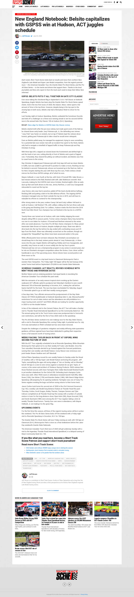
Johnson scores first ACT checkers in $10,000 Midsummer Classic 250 (79, 520)
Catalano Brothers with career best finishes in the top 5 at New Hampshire (108, 77)
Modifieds (69, 6)
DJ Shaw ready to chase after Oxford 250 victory (107, 50)
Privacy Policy (84, 594)
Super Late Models (31, 6)
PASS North (43, 465)
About (100, 6)
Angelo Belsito (71, 458)
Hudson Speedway (69, 461)
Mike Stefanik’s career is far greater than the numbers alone (45, 453)
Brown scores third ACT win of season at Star (26, 549)
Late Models (44, 6)
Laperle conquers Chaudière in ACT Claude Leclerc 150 (105, 519)
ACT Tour (42, 458)
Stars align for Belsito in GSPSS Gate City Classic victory (49, 125)
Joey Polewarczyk (67, 463)
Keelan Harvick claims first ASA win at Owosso (108, 67)
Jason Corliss (27, 463)
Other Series (80, 6)
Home (21, 6)
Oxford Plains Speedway (30, 465)
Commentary (91, 6)
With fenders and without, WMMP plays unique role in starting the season (49, 448)
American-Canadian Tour (56, 458)
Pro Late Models (57, 6)
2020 (35, 458)
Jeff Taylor (37, 463)
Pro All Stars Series (56, 465)
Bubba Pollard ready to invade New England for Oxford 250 (108, 58)
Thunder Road (27, 468)
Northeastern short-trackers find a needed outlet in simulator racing (47, 450)
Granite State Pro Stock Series (46, 461)
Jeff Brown (26, 36)
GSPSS (60, 461)
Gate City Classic (28, 461)
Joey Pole (56, 463)
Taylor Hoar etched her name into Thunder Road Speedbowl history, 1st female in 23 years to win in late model (53, 521)
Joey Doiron (47, 463)
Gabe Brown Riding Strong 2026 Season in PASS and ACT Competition (26, 520)
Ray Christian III (70, 465)
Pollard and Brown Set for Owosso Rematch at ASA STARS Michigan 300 (108, 85)
